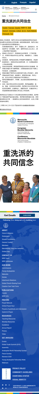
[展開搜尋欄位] (5, 2)
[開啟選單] (36, 9)
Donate (6, 374)
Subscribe (27, 215)
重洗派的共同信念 (6, 109)
